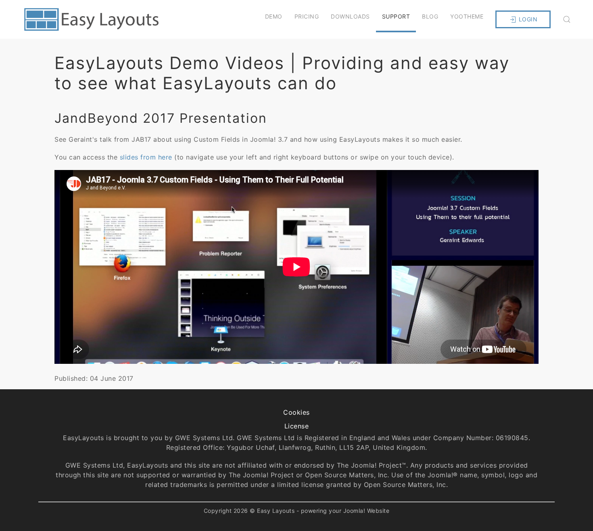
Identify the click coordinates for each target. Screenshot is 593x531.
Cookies (296, 412)
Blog (430, 16)
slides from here (147, 157)
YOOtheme (466, 16)
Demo (273, 16)
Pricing (306, 16)
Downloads (350, 16)
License (296, 426)
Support (396, 16)
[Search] (567, 19)
